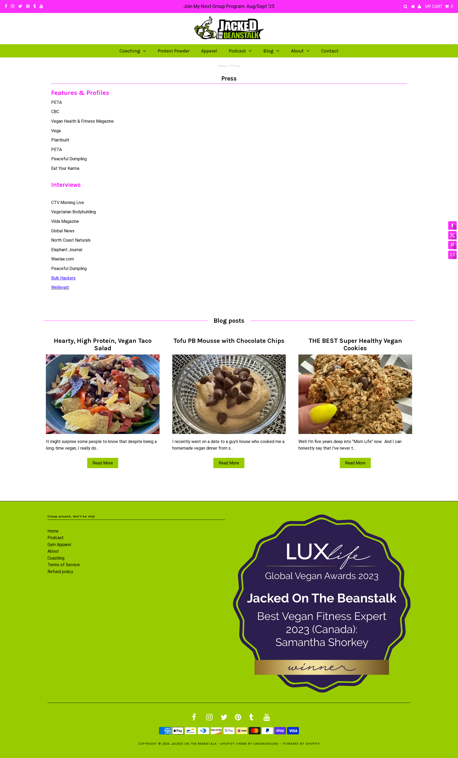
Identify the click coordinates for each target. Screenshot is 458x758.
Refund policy (60, 571)
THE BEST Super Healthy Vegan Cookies (355, 344)
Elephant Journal (66, 249)
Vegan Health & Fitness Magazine (82, 121)
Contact (329, 51)
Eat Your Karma (65, 168)
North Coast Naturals (71, 240)
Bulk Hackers (63, 278)
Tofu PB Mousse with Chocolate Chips (228, 340)
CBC (55, 111)
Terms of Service (63, 564)
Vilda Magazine (65, 221)
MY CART (439, 6)
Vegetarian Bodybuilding (73, 211)
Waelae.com (62, 258)
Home (222, 66)
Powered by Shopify (301, 744)
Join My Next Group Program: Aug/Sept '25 (228, 6)
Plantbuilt (60, 140)
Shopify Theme (233, 744)
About (297, 51)
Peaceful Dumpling (69, 158)
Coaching (130, 51)
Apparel (209, 51)
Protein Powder (174, 51)
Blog (268, 51)
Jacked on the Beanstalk (194, 744)
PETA (56, 102)
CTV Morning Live (67, 202)
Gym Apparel (59, 544)
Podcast (237, 51)
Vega (56, 130)
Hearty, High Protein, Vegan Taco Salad (103, 344)
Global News (62, 230)
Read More (103, 463)
